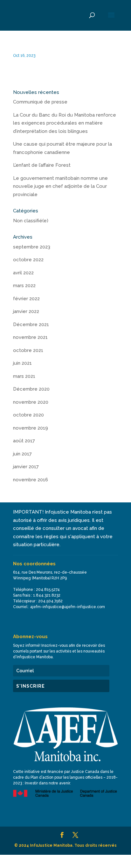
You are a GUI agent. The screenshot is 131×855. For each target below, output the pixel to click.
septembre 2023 (31, 247)
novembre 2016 (30, 480)
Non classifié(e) (30, 221)
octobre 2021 (28, 350)
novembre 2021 (30, 337)
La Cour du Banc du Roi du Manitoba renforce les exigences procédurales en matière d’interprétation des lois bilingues (64, 123)
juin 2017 (22, 454)
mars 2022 (24, 285)
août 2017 (24, 441)
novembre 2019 (30, 428)
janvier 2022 (26, 311)
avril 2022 (23, 273)
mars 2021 (24, 376)
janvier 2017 (26, 466)
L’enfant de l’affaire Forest (42, 165)
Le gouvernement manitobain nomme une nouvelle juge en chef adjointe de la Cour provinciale (60, 186)
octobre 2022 (28, 260)
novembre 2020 (30, 402)
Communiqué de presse (40, 102)
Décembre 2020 (31, 389)
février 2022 (26, 299)
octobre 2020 (28, 415)
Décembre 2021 (31, 324)
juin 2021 (22, 363)
